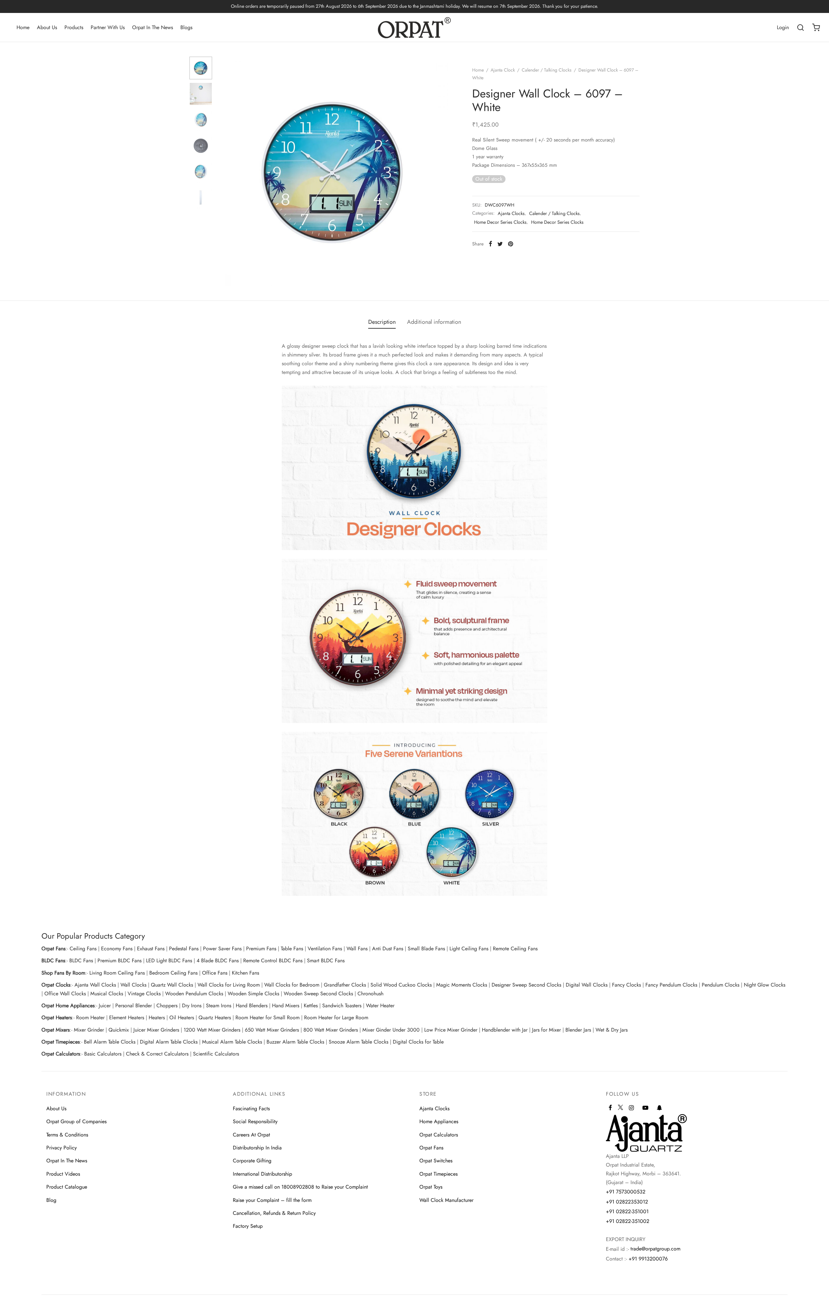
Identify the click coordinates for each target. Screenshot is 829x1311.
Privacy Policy (61, 1147)
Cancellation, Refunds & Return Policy (274, 1213)
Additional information (434, 322)
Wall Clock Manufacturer (446, 1200)
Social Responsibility (255, 1121)
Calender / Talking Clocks (547, 70)
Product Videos (63, 1174)
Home (23, 27)
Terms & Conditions (67, 1134)
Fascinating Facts (251, 1108)
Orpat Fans (431, 1147)
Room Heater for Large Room (336, 1017)
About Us (47, 27)
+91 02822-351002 (627, 1221)
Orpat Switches (435, 1160)
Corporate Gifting (252, 1160)
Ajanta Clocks (511, 213)
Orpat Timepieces (438, 1174)
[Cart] (816, 27)
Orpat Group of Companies (76, 1121)
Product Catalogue (66, 1187)
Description (382, 322)
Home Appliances (438, 1121)
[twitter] (620, 1110)
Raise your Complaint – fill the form (272, 1200)
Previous (225, 171)
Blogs (186, 27)
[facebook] (610, 1108)
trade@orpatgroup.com (655, 1248)
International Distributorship (262, 1174)
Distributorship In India (257, 1147)
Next (441, 171)
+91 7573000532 (625, 1191)
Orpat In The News (152, 27)
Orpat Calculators (438, 1134)
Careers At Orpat (251, 1134)
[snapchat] (659, 1108)
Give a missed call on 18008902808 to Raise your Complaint (300, 1187)
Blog (51, 1200)
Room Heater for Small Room (267, 1017)
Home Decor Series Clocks (500, 222)
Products (73, 27)
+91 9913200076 (648, 1258)
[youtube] (645, 1108)
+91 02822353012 (627, 1201)
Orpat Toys (430, 1187)
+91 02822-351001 (627, 1211)
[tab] (382, 321)
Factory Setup (248, 1226)
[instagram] (631, 1108)
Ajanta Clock (503, 70)
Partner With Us (108, 27)
